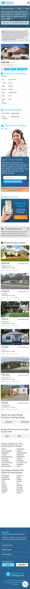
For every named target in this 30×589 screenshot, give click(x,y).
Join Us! (22, 565)
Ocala (18, 466)
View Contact (15, 113)
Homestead (5, 460)
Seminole (20, 487)
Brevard (4, 487)
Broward (19, 475)
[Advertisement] (15, 509)
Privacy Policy (15, 584)
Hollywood (5, 453)
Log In (8, 565)
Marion (19, 493)
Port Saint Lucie (21, 462)
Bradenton (20, 464)
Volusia (4, 485)
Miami (4, 449)
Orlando (19, 451)
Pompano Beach (22, 453)
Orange (19, 479)
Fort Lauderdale (7, 451)
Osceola (19, 485)
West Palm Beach (7, 456)
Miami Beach (21, 456)
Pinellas (19, 481)
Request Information (12, 181)
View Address (7, 65)
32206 (7, 436)
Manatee (4, 491)
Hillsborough (6, 479)
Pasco (4, 483)
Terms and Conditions (19, 582)
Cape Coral (5, 464)
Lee (18, 483)
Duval (18, 477)
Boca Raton (20, 460)
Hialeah (19, 458)
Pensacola (5, 458)
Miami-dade (5, 475)
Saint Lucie (20, 491)
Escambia (20, 489)
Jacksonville (8, 422)
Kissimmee (20, 455)
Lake (3, 493)
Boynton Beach (6, 466)
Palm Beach (5, 477)
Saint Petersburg (7, 462)
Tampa (4, 455)
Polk (3, 481)
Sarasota (4, 489)
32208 (19, 436)
